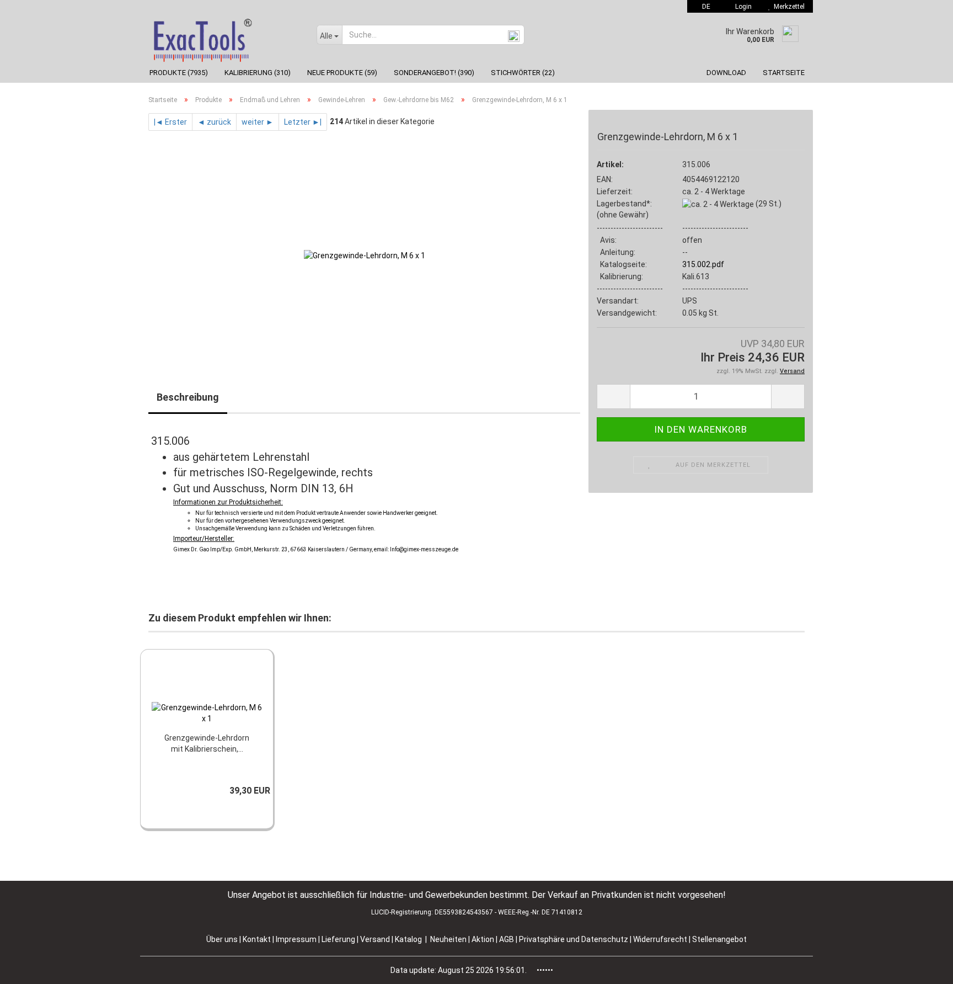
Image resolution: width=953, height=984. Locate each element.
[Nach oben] (922, 967)
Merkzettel (787, 6)
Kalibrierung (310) (257, 72)
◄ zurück (214, 122)
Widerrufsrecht (661, 939)
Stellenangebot (719, 939)
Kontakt (257, 939)
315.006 (696, 164)
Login (742, 6)
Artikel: (610, 164)
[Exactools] (224, 37)
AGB (507, 939)
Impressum (297, 939)
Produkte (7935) (178, 72)
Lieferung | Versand (357, 939)
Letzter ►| (303, 122)
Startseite (784, 72)
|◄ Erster (170, 122)
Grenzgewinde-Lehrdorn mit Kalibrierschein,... (206, 743)
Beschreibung (188, 397)
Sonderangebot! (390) (434, 72)
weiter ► (258, 122)
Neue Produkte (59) (342, 72)
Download (726, 72)
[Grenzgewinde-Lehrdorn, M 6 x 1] (364, 254)
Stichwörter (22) (523, 72)
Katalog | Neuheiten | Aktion (444, 939)
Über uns (222, 939)
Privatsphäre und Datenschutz (574, 939)
